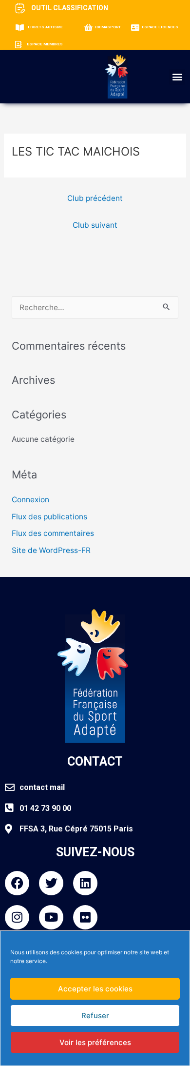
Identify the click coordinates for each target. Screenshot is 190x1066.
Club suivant (95, 225)
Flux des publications (49, 516)
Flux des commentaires (53, 533)
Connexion (30, 499)
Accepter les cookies (95, 988)
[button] (177, 77)
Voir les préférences (95, 1042)
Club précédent (95, 198)
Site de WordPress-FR (51, 550)
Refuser (95, 1015)
